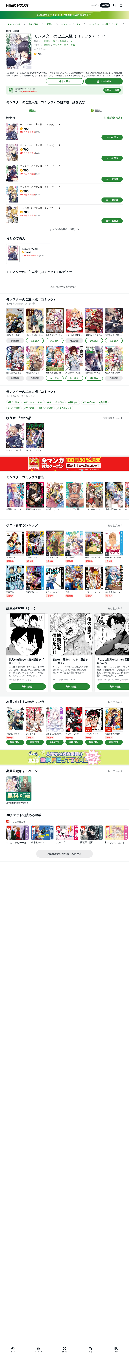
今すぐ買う (64, 81)
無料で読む (27, 686)
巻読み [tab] (32, 110)
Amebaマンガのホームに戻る (64, 854)
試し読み (35, 340)
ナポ (71, 40)
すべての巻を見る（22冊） (63, 229)
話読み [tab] (98, 110)
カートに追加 (112, 137)
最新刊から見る (115, 117)
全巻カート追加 (112, 90)
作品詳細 (15, 340)
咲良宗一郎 (49, 40)
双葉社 (47, 44)
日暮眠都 (61, 40)
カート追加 (105, 81)
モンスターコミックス (64, 44)
